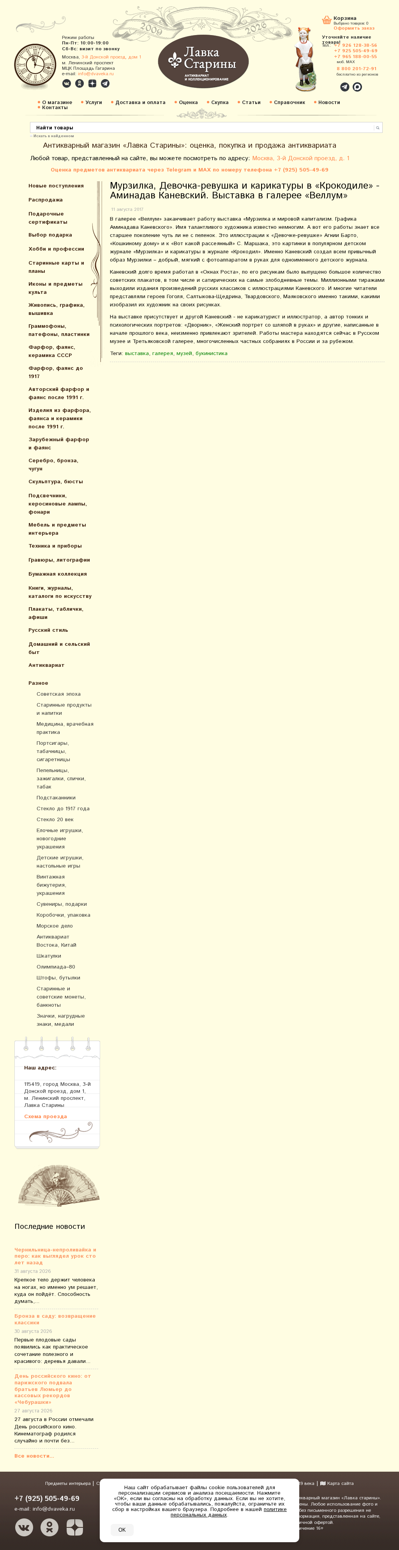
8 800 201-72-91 (356, 68)
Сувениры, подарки (62, 904)
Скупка (220, 102)
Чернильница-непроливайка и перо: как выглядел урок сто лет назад (55, 1256)
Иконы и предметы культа (55, 288)
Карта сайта (340, 1483)
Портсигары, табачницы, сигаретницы (53, 751)
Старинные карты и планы (56, 267)
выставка (137, 353)
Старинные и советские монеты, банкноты (61, 997)
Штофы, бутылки (58, 978)
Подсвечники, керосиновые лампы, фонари (57, 504)
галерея (162, 353)
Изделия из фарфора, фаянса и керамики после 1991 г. (59, 418)
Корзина (345, 19)
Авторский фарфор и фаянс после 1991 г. (58, 393)
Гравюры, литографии (59, 560)
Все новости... (34, 1456)
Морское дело (55, 926)
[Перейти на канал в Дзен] (92, 83)
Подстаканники (56, 798)
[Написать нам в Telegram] (328, 82)
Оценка (188, 102)
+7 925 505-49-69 (356, 51)
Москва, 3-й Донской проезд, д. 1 (301, 158)
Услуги (93, 102)
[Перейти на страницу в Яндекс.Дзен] (75, 1527)
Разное (38, 683)
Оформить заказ (354, 28)
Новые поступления (56, 186)
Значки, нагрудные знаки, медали (61, 1020)
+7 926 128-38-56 (355, 45)
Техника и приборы (55, 546)
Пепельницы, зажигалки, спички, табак (61, 779)
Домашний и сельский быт (59, 648)
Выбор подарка (50, 235)
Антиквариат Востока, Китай (56, 941)
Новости (329, 102)
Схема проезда (45, 1116)
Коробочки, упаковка (63, 915)
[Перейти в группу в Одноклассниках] (79, 83)
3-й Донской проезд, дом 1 (111, 57)
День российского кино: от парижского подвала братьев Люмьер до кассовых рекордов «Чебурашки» (52, 1389)
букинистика (212, 353)
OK (122, 1530)
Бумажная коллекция (57, 574)
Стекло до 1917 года (63, 809)
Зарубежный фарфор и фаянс (58, 444)
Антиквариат (46, 665)
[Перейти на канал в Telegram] (105, 83)
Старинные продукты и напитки (64, 709)
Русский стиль (48, 630)
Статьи (251, 102)
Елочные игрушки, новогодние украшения (60, 839)
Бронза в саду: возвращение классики (55, 1319)
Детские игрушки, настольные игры (60, 862)
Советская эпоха (59, 694)
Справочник (289, 102)
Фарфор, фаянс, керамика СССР (51, 351)
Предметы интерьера (68, 1483)
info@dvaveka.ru (96, 74)
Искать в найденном (54, 135)
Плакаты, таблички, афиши (55, 613)
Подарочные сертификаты (47, 218)
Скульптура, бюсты (55, 482)
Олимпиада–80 (56, 967)
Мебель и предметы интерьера (57, 529)
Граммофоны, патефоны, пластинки (59, 330)
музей (184, 353)
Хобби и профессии (56, 249)
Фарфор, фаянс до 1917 (55, 372)
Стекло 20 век (55, 820)
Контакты (55, 107)
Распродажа (45, 200)
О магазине (57, 102)
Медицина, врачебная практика (65, 728)
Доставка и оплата (140, 102)
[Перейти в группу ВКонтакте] (66, 83)
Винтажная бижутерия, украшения (51, 885)
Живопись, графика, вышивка (56, 309)
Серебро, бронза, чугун (53, 465)
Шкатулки (49, 956)
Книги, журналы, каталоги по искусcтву (60, 592)
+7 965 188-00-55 (355, 56)
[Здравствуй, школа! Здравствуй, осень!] (314, 63)
